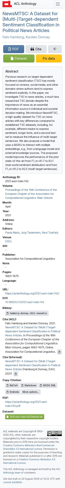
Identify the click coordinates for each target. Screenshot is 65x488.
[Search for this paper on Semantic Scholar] (55, 49)
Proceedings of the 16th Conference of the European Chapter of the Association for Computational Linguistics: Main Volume (31, 193)
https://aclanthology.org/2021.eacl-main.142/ (32, 293)
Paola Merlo (12, 232)
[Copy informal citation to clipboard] (15, 373)
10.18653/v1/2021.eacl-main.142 (24, 302)
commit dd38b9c (12, 482)
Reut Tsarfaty (50, 232)
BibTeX (14, 385)
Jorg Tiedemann (30, 232)
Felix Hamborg (13, 37)
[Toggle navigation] (57, 4)
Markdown (30, 385)
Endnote (14, 391)
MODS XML (49, 385)
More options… (31, 391)
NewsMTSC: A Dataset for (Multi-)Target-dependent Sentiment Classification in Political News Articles (32, 331)
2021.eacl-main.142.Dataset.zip (25, 416)
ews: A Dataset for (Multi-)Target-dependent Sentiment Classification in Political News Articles (31, 22)
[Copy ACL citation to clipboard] (59, 352)
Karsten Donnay (38, 37)
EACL (8, 241)
